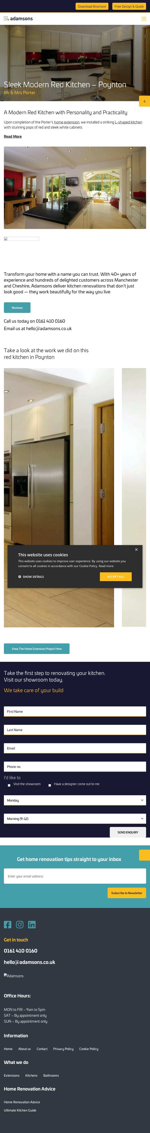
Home (8, 1049)
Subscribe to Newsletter (126, 893)
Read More (13, 136)
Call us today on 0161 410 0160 (34, 321)
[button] (31, 576)
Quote (129, 6)
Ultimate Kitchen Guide (20, 1110)
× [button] (136, 549)
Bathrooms (51, 1075)
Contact (42, 1049)
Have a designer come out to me (76, 784)
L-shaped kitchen (128, 122)
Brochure (92, 6)
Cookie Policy (88, 1049)
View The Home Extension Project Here (37, 649)
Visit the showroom (27, 784)
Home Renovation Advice (22, 1102)
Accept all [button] (115, 576)
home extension (66, 122)
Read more (106, 566)
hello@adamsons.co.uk (29, 961)
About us (24, 1049)
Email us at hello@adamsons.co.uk (38, 328)
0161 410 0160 (21, 950)
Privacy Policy (63, 1049)
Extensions (12, 1075)
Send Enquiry (128, 832)
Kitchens (31, 1075)
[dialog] (74, 566)
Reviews (17, 308)
